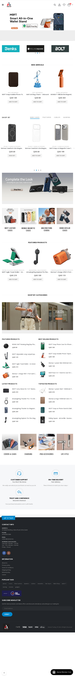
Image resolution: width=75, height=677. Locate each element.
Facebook (4, 553)
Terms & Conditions (8, 567)
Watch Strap (56, 583)
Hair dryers (48, 583)
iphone (4, 583)
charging (28, 454)
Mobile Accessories (16, 146)
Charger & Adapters (56, 270)
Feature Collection (7, 270)
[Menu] (3, 4)
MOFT (9, 92)
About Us (4, 563)
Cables (57, 117)
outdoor (33, 583)
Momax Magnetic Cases (28, 229)
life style (65, 454)
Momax (58, 92)
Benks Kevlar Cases (65, 229)
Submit (6, 614)
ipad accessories (47, 454)
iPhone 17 (7, 146)
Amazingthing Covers (46, 229)
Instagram (9, 553)
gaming (66, 117)
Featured (46, 117)
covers (10, 583)
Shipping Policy (6, 570)
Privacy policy (6, 565)
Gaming (5, 587)
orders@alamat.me (7, 539)
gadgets (17, 587)
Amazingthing (33, 270)
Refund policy (6, 572)
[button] (35, 53)
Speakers (26, 583)
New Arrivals (14, 92)
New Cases (35, 117)
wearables (40, 583)
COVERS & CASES (10, 454)
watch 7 (64, 583)
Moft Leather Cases (10, 229)
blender (11, 587)
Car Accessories (41, 270)
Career (4, 574)
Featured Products (18, 270)
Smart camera (18, 583)
